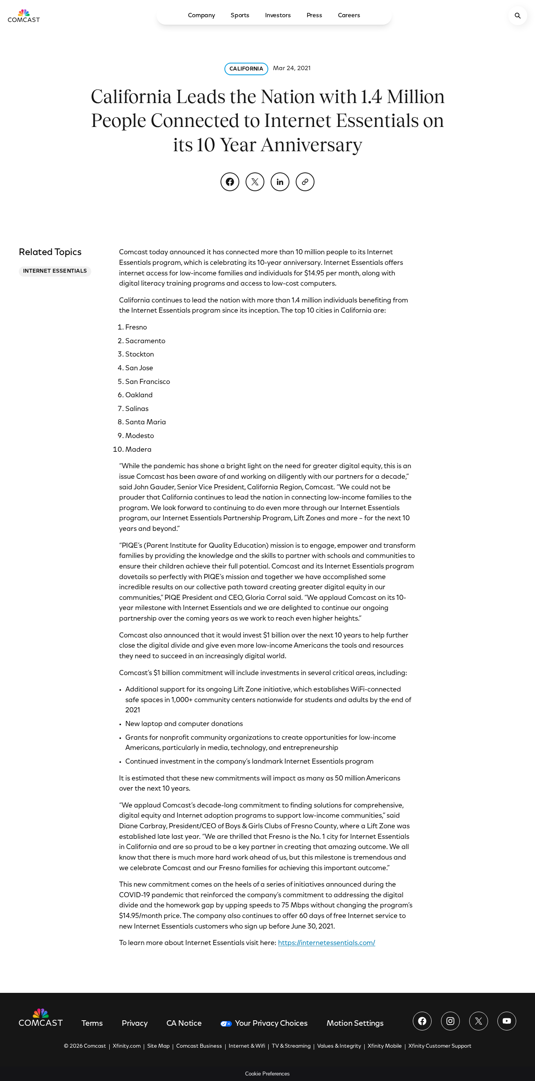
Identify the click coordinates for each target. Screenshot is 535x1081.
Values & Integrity (339, 1046)
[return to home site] (24, 15)
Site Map (158, 1046)
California (246, 69)
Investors (278, 16)
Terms (92, 1024)
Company (201, 16)
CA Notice (184, 1024)
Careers (349, 16)
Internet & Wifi (247, 1046)
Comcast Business (199, 1046)
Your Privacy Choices (271, 1024)
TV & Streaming (291, 1046)
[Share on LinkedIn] (280, 181)
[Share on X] (255, 181)
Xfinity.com (127, 1046)
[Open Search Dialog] (517, 15)
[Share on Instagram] (450, 1021)
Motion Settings (355, 1024)
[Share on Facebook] (230, 181)
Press (314, 16)
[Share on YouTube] (506, 1021)
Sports (240, 16)
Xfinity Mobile (385, 1046)
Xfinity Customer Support (440, 1046)
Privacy (135, 1024)
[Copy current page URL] (305, 181)
